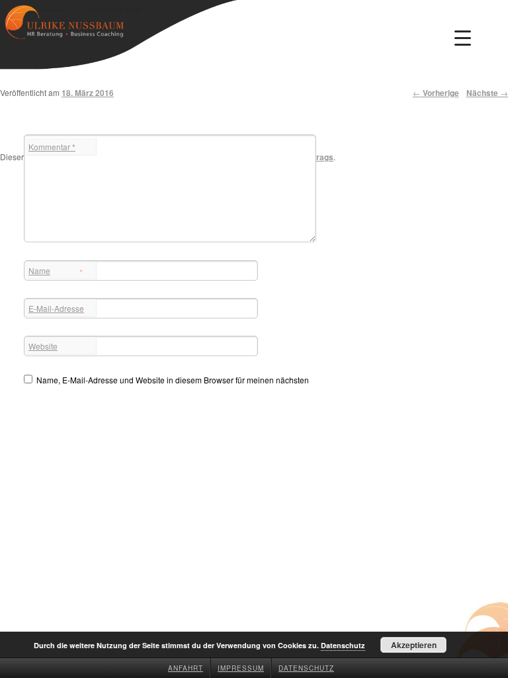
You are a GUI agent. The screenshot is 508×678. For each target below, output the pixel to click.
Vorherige (436, 93)
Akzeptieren (414, 645)
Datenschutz (306, 668)
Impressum (241, 668)
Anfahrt (185, 668)
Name (55, 272)
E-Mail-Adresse (56, 309)
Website (43, 346)
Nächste (487, 93)
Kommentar (51, 146)
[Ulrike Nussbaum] (64, 27)
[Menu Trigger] (463, 38)
